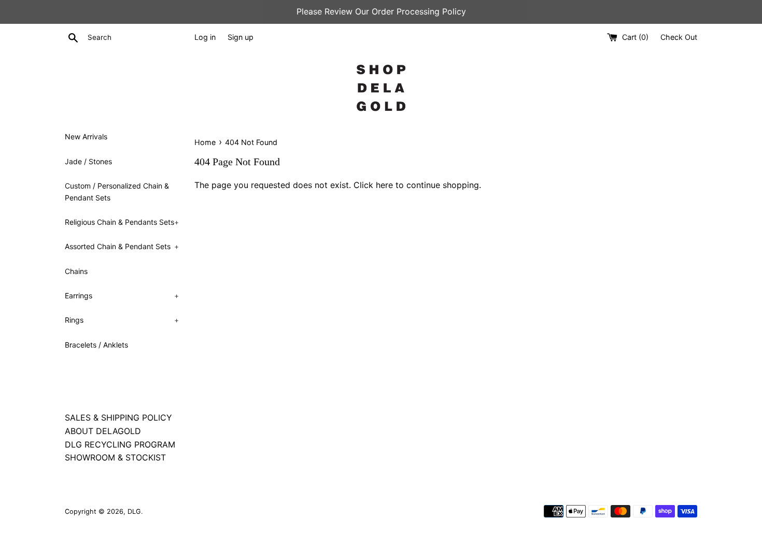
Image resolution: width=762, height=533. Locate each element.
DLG (134, 511)
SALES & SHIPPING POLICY (118, 417)
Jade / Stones (88, 161)
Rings (122, 319)
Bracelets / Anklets (96, 344)
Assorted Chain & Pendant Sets (122, 246)
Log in (205, 37)
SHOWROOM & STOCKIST (115, 457)
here (384, 185)
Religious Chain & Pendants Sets (122, 222)
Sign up (240, 37)
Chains (76, 271)
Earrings (122, 295)
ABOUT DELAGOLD (103, 431)
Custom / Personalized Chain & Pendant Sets (117, 191)
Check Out (678, 37)
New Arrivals (86, 136)
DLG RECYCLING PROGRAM (120, 444)
